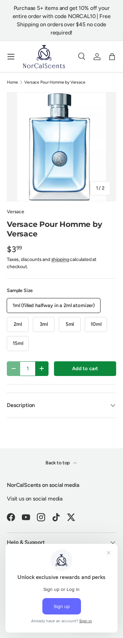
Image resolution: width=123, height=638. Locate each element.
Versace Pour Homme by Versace (54, 82)
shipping (60, 259)
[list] (61, 146)
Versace (15, 212)
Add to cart (85, 368)
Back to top (58, 463)
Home (12, 82)
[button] (112, 56)
